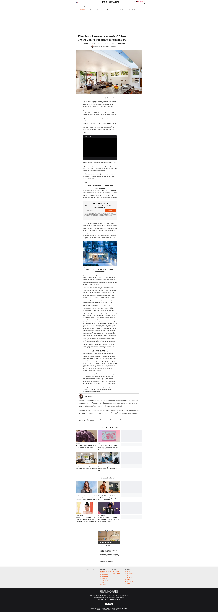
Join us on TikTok (103, 578)
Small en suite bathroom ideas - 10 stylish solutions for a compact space (109, 561)
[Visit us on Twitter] (136, 1)
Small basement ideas (96, 118)
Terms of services (98, 213)
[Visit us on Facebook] (134, 1)
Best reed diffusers (128, 577)
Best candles (127, 583)
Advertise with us (115, 571)
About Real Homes (116, 573)
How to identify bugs (121, 9)
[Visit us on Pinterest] (138, 1)
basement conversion (97, 116)
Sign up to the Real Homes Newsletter (105, 572)
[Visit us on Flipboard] (142, 1)
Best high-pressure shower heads (93, 9)
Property (127, 6)
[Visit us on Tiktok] (144, 1)
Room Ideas (114, 6)
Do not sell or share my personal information (109, 599)
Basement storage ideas (96, 181)
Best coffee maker (128, 575)
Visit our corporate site (123, 608)
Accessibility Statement (95, 595)
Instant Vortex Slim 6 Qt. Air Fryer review (108, 545)
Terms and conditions (99, 597)
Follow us (108, 97)
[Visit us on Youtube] (139, 1)
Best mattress (127, 571)
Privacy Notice (86, 214)
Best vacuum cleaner (129, 573)
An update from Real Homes (106, 542)
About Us (117, 595)
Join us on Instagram (104, 576)
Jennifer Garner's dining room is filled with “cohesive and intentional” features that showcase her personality (109, 550)
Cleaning (89, 6)
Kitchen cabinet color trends (109, 9)
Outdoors (121, 6)
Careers (122, 597)
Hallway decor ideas (132, 9)
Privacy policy (108, 597)
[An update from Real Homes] (109, 537)
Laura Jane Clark (98, 46)
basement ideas (86, 112)
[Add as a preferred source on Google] (109, 604)
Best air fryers (127, 579)
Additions (107, 34)
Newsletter (114, 97)
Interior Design (106, 6)
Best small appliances (129, 581)
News (115, 46)
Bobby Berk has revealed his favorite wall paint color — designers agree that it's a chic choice (109, 556)
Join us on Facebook (104, 582)
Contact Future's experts (108, 595)
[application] (100, 147)
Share (86, 97)
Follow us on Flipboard (104, 584)
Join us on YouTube (104, 574)
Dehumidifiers (103, 323)
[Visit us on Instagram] (141, 1)
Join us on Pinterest (104, 580)
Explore (132, 6)
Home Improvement (97, 6)
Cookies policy (115, 597)
